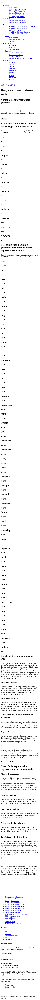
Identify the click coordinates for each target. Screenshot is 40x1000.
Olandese (12, 78)
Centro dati (13, 47)
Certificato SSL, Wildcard (18, 34)
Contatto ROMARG (16, 53)
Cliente (3, 83)
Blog (6, 937)
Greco (11, 79)
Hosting (7, 5)
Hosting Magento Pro (16, 13)
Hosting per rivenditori (12, 903)
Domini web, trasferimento (18, 22)
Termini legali (14, 49)
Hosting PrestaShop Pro (17, 15)
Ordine (4, 119)
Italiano (7, 60)
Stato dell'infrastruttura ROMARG (21, 59)
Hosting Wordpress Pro (17, 11)
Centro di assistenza (16, 55)
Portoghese (13, 74)
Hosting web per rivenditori (18, 9)
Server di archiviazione (17, 39)
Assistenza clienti (11, 989)
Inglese (11, 64)
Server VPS (13, 41)
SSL (6, 24)
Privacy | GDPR (10, 987)
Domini (7, 19)
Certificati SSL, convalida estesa (20, 32)
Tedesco (12, 66)
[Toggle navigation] (2, 2)
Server (7, 36)
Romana (12, 62)
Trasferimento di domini (13, 899)
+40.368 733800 (6, 953)
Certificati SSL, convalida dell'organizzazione (18, 29)
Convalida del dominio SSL (14, 912)
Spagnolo (12, 70)
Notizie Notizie (14, 57)
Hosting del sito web (12, 901)
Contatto (8, 934)
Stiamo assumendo (11, 936)
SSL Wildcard (10, 918)
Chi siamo (12, 45)
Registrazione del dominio (14, 897)
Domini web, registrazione (18, 20)
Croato (11, 76)
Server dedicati (14, 38)
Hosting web (13, 7)
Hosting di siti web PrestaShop (15, 908)
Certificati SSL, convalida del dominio (22, 26)
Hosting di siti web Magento (14, 906)
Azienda (8, 43)
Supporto (8, 51)
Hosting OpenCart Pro (17, 17)
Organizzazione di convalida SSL (16, 914)
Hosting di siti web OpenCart (15, 910)
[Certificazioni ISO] (8, 85)
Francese (12, 68)
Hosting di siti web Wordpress (15, 905)
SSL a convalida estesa (12, 916)
